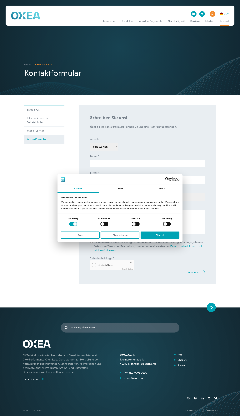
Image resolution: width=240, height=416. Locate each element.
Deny (80, 235)
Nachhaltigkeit (176, 21)
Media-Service (35, 130)
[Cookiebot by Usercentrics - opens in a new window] (167, 179)
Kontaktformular (36, 139)
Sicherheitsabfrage (102, 258)
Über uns (182, 360)
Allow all (160, 235)
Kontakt (224, 21)
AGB (180, 354)
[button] (195, 398)
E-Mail (94, 172)
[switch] (104, 224)
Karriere (195, 21)
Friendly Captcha (127, 269)
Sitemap (182, 365)
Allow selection (120, 235)
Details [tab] (120, 188)
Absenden (194, 272)
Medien (209, 21)
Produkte (127, 21)
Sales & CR (33, 109)
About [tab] (162, 188)
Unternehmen (108, 21)
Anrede (94, 139)
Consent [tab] (78, 188)
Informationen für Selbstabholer (37, 120)
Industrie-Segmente (150, 21)
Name (94, 156)
